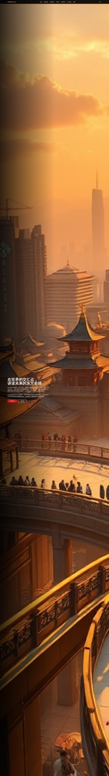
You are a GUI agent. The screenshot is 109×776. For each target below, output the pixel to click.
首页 (41, 2)
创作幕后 (63, 2)
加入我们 (69, 2)
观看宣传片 (12, 401)
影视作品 (52, 2)
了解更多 (22, 401)
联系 (74, 2)
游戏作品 (46, 2)
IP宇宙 (57, 2)
